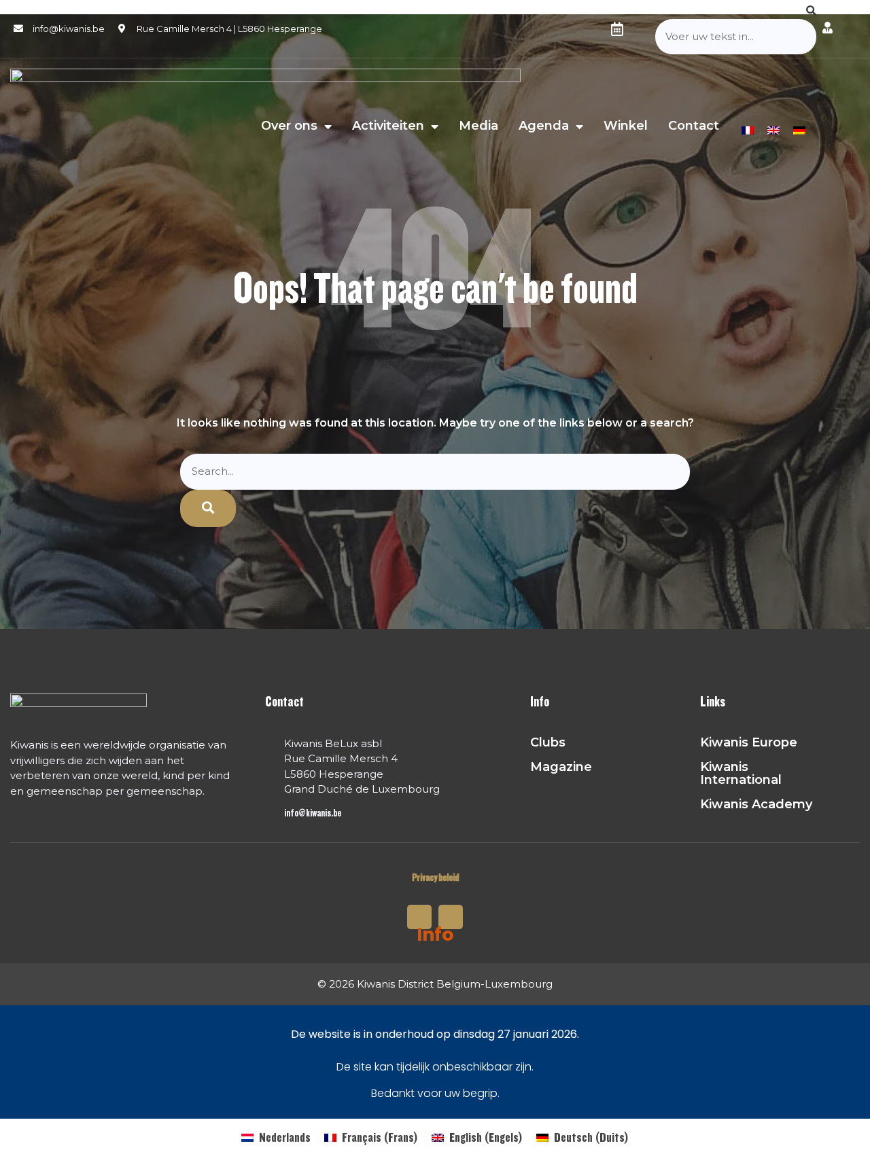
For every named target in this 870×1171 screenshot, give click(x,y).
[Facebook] (643, 29)
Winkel (626, 126)
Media (478, 126)
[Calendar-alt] (617, 29)
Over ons (289, 126)
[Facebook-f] (419, 917)
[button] (735, 11)
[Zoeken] (208, 508)
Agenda (544, 126)
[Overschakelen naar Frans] (748, 129)
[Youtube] (450, 917)
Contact (693, 126)
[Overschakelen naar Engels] (773, 129)
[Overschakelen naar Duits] (799, 129)
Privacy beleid (435, 878)
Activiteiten (388, 126)
